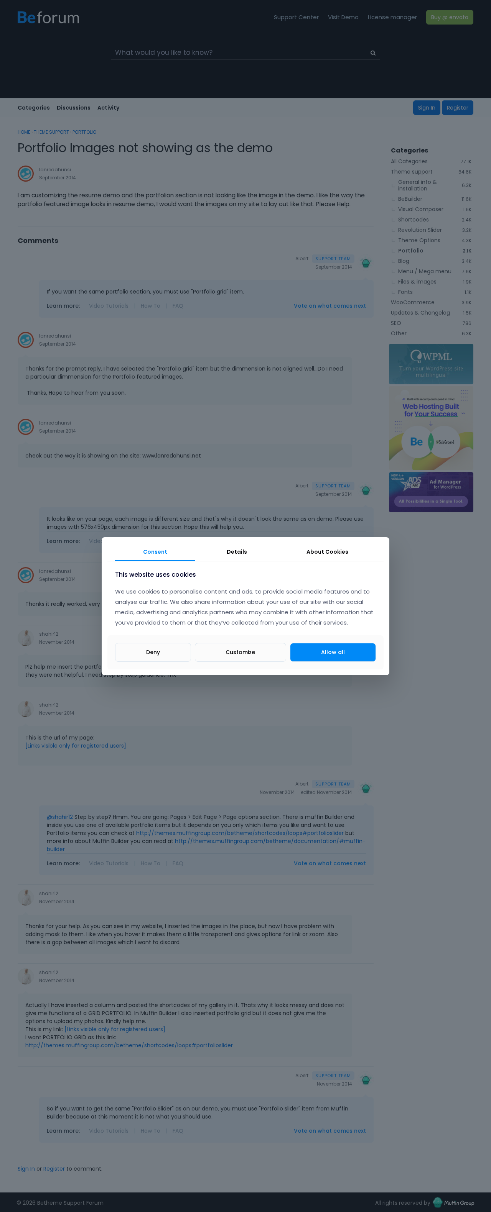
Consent (155, 552)
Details (237, 552)
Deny (153, 652)
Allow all (333, 652)
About (327, 552)
